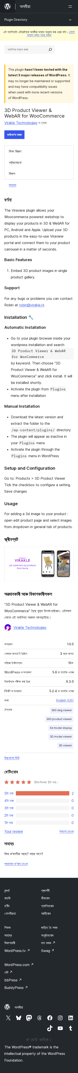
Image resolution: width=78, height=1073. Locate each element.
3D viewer (65, 745)
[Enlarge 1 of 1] (68, 552)
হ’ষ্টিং (7, 906)
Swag (47, 950)
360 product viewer (59, 719)
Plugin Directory (15, 19)
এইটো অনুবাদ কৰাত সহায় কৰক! (51, 33)
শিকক (7, 927)
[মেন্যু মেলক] (71, 6)
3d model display (61, 728)
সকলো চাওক (66, 831)
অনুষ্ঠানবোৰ (47, 935)
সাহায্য (12, 185)
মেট (8, 972)
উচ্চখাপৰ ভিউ (12, 758)
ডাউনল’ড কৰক (14, 134)
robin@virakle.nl (31, 305)
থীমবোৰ (45, 898)
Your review (13, 831)
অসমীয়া (19, 1007)
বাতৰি (7, 898)
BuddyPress (16, 987)
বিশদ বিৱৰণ (15, 151)
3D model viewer (61, 736)
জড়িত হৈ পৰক (49, 927)
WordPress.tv (17, 950)
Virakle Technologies (20, 123)
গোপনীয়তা (10, 913)
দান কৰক (48, 943)
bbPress (13, 980)
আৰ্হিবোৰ (45, 913)
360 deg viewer (61, 710)
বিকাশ (12, 173)
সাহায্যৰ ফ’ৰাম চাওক (16, 864)
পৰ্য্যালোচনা (15, 162)
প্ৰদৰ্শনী (45, 890)
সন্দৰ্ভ (7, 890)
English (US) (65, 700)
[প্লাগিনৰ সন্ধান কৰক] (50, 49)
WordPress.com (19, 965)
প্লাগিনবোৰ (47, 906)
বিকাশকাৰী (9, 943)
